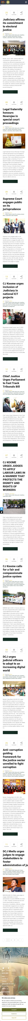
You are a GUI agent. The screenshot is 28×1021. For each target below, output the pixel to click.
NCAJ (3, 995)
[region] (14, 1008)
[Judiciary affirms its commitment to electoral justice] (14, 47)
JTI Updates (19, 677)
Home (3, 976)
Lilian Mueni (11, 493)
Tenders (4, 981)
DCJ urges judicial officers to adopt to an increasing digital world (14, 663)
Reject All (14, 1017)
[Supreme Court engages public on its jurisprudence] (14, 225)
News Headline (19, 37)
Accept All (14, 1009)
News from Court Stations (11, 305)
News (14, 37)
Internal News (15, 36)
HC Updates (9, 871)
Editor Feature (9, 35)
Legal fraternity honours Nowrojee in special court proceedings (12, 116)
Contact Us (5, 988)
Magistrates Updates (10, 678)
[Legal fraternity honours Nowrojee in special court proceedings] (14, 141)
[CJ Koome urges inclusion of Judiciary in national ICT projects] (14, 316)
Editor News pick (15, 35)
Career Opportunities (8, 983)
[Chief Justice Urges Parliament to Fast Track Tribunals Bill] (14, 404)
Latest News (9, 37)
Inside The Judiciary (7, 36)
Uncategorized (11, 306)
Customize (14, 1013)
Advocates (5, 986)
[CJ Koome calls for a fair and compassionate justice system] (14, 597)
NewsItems (5, 306)
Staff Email (5, 978)
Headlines (22, 35)
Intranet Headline (15, 303)
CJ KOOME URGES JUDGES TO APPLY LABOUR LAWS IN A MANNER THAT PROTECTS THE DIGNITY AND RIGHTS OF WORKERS (14, 476)
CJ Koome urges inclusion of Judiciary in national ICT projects (13, 290)
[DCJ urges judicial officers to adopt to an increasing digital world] (14, 688)
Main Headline (16, 130)
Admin (10, 33)
